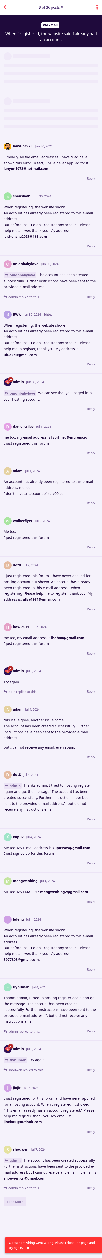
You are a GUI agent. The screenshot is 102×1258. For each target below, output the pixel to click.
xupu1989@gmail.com (71, 847)
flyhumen (18, 1060)
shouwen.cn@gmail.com (25, 1178)
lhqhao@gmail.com (67, 637)
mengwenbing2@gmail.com (64, 891)
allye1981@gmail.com (41, 599)
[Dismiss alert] (28, 1247)
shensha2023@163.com (27, 236)
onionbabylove (22, 275)
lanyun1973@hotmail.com (26, 168)
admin (15, 785)
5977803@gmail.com (21, 959)
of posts (49, 7)
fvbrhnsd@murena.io (69, 437)
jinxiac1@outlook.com (23, 1121)
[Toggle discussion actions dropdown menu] (97, 7)
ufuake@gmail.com (20, 354)
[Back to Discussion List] (5, 7)
